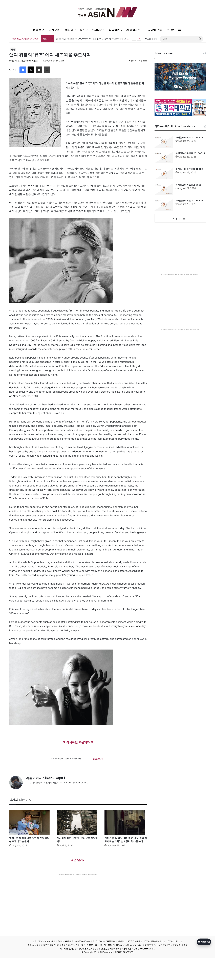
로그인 (171, 30)
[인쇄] (47, 69)
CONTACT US (148, 948)
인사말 (78, 948)
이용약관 (117, 948)
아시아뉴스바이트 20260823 (190, 153)
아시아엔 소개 (66, 948)
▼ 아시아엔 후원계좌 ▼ (78, 742)
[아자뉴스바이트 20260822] (164, 173)
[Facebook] (22, 69)
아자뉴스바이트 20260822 (189, 169)
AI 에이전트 (133, 30)
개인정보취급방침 (131, 948)
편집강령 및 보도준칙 (102, 948)
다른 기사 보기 (180, 218)
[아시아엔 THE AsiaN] (107, 12)
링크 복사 (98, 758)
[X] (31, 69)
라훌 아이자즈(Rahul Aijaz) (24, 60)
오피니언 (97, 30)
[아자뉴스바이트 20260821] (164, 189)
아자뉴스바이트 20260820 (189, 200)
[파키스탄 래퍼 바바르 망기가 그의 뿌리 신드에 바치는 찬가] (30, 822)
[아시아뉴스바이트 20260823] (164, 157)
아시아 (69, 30)
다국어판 (114, 30)
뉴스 (82, 30)
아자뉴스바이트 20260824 (189, 137)
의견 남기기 (78, 860)
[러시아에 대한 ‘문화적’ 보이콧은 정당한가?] (78, 822)
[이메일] (39, 69)
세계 (13, 49)
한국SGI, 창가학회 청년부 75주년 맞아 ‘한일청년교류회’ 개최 (88, 38)
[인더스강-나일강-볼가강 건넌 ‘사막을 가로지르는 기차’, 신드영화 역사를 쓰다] (125, 822)
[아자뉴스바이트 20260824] (164, 142)
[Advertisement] (78, 900)
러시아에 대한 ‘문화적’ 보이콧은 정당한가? (77, 839)
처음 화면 (38, 30)
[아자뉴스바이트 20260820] (164, 205)
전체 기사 (54, 30)
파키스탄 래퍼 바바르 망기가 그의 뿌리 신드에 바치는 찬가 (29, 839)
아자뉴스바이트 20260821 (189, 184)
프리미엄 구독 (153, 30)
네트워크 (86, 948)
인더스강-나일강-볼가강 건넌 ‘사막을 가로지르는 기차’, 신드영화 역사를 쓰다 (125, 839)
